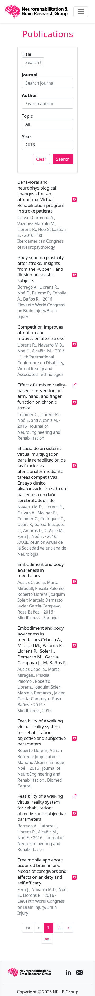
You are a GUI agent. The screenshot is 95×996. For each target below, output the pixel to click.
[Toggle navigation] (80, 11)
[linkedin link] (68, 972)
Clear (41, 159)
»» (47, 939)
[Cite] (74, 199)
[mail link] (79, 972)
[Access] (74, 385)
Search (63, 159)
